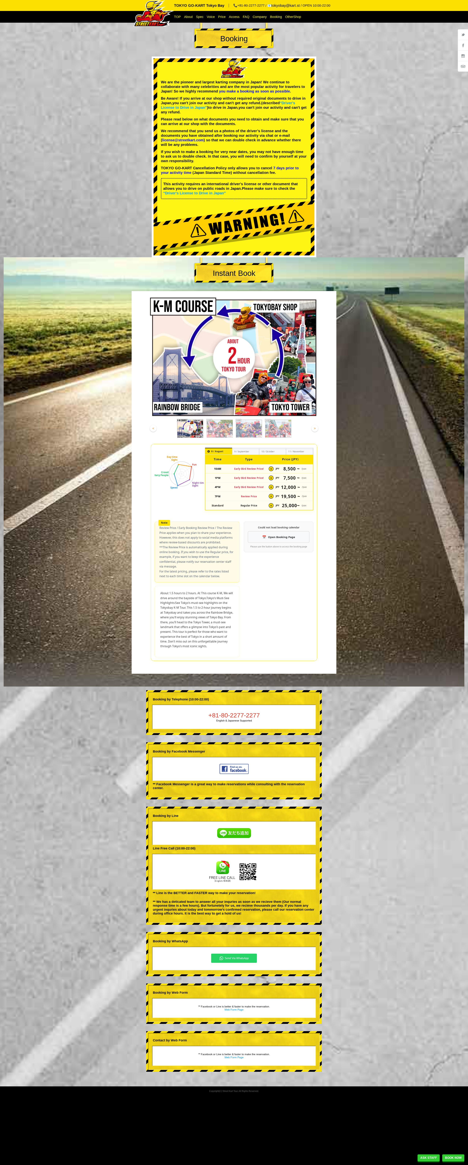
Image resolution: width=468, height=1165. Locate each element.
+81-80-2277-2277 (234, 715)
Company (260, 17)
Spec (199, 17)
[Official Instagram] (463, 55)
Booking (276, 17)
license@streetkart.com (183, 140)
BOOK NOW (453, 1157)
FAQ (246, 17)
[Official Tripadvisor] (463, 66)
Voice (211, 17)
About (188, 17)
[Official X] (463, 34)
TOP (177, 17)
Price (222, 17)
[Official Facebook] (463, 45)
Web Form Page (234, 1009)
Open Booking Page (281, 537)
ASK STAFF (428, 1157)
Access (234, 17)
